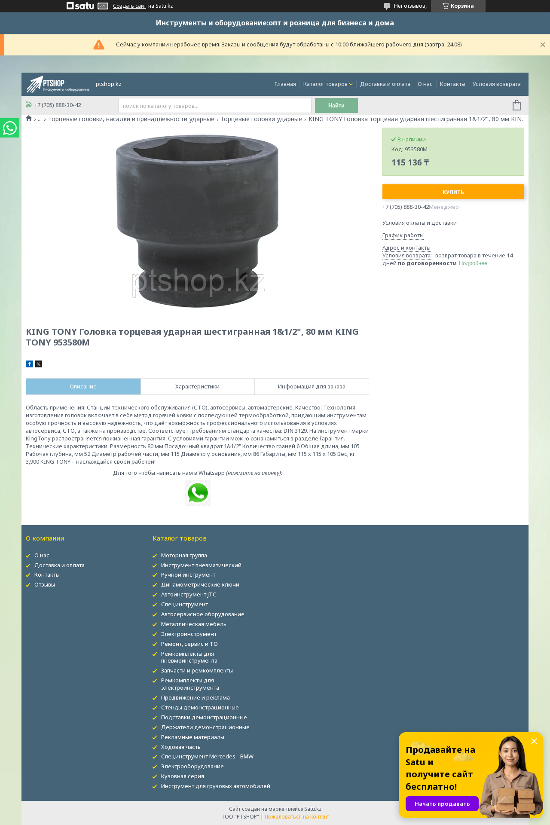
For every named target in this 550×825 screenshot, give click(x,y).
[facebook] (29, 365)
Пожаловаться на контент (297, 816)
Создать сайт (129, 6)
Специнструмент (184, 604)
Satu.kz (312, 809)
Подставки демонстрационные (204, 717)
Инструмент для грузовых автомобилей (215, 786)
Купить (453, 192)
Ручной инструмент (188, 574)
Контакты (452, 84)
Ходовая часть (181, 747)
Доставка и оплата (385, 84)
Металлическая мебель (193, 624)
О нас (425, 84)
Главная (285, 84)
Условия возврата (497, 84)
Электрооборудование (192, 766)
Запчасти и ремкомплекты (197, 670)
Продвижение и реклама (195, 697)
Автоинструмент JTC (188, 594)
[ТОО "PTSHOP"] (58, 83)
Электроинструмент (189, 634)
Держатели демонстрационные (205, 727)
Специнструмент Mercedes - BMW (207, 756)
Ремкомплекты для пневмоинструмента (189, 657)
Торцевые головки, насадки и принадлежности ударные (131, 119)
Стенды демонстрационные (200, 707)
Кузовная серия (182, 776)
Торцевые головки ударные (261, 119)
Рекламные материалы (192, 737)
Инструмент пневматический (201, 565)
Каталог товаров (325, 84)
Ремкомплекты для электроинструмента (190, 683)
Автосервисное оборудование (202, 614)
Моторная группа (184, 555)
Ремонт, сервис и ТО (189, 644)
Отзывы (44, 584)
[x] (38, 365)
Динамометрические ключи (200, 584)
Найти (336, 105)
